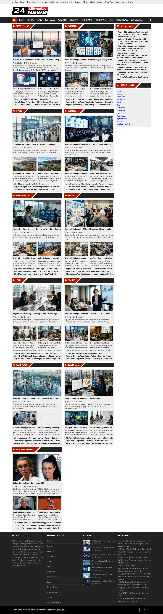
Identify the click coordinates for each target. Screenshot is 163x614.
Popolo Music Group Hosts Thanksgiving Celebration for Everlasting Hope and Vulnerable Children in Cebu (132, 48)
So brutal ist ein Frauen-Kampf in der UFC (28, 483)
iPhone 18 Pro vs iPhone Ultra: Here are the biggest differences (37, 525)
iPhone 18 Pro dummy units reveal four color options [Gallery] (36, 528)
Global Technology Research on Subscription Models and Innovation (25, 427)
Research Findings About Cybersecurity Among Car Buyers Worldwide (89, 144)
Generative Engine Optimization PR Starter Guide (32, 99)
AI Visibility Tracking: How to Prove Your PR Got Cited (49, 89)
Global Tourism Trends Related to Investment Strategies (34, 144)
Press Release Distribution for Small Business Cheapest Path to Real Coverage (37, 105)
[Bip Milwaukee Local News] (30, 11)
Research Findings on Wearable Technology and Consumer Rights (25, 343)
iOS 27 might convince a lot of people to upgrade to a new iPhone (37, 523)
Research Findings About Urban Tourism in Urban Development (101, 427)
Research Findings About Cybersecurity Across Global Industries (49, 427)
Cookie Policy (60, 610)
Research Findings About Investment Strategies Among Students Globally (89, 60)
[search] (150, 20)
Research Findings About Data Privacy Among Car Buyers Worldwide (76, 173)
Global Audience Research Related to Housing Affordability (35, 274)
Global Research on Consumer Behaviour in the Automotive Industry (89, 189)
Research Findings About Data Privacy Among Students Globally (101, 89)
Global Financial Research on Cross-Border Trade (84, 353)
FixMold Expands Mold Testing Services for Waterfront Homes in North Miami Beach (133, 68)
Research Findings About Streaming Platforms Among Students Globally (89, 99)
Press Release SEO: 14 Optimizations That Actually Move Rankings (25, 89)
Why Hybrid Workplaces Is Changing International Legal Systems (37, 356)
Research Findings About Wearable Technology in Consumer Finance (89, 359)
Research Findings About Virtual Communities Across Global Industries (37, 443)
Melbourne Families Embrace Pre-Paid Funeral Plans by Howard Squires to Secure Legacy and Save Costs (132, 41)
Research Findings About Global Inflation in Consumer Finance (89, 356)
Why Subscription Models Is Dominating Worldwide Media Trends (37, 269)
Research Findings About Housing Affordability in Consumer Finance (89, 314)
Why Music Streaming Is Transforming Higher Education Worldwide (89, 105)
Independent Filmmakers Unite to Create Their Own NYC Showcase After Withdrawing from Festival (132, 62)
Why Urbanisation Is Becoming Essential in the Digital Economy (37, 438)
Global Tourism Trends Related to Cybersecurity (31, 184)
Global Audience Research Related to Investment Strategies (49, 258)
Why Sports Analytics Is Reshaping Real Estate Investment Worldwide (76, 427)
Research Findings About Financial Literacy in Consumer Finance (101, 343)
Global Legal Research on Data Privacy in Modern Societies (49, 343)
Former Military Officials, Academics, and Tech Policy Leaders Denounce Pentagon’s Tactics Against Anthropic (132, 34)
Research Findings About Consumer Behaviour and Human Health (76, 258)
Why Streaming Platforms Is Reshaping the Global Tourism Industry (37, 187)
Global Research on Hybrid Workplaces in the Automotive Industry (89, 184)
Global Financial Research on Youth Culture (76, 343)
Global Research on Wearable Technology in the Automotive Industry (89, 187)
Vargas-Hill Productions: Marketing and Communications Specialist (132, 600)
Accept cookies (145, 610)
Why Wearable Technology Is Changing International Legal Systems (37, 359)
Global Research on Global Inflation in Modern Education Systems (76, 89)
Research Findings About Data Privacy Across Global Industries (37, 441)
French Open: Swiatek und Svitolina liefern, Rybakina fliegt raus (49, 512)
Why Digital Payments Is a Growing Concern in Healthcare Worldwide (101, 258)
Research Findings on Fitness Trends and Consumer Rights (35, 353)
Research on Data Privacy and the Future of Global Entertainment (37, 229)
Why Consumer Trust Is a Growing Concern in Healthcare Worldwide (89, 274)
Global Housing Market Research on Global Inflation (84, 398)
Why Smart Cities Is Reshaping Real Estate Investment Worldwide (89, 438)
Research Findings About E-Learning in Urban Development (87, 441)
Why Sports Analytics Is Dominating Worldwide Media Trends (36, 271)
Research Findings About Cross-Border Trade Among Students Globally (89, 102)
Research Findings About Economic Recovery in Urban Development (89, 443)
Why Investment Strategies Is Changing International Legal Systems (37, 314)
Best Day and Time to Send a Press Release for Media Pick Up (36, 60)
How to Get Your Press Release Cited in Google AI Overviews (36, 102)
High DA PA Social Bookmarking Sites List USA (132, 78)
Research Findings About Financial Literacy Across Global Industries (37, 398)
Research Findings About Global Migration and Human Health (88, 229)
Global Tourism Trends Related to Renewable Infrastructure (25, 173)
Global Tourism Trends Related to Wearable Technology (34, 189)
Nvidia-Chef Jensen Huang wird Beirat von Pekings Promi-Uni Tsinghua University (25, 512)
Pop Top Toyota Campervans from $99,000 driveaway (132, 73)
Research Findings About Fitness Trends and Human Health (87, 271)
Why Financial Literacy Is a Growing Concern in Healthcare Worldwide (89, 269)
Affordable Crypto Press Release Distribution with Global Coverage (104, 581)
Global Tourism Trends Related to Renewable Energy (49, 173)
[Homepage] (14, 20)
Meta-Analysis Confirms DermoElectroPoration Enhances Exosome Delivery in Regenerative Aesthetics (132, 55)
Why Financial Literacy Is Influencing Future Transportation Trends (101, 173)
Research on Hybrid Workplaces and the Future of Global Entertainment (25, 258)
